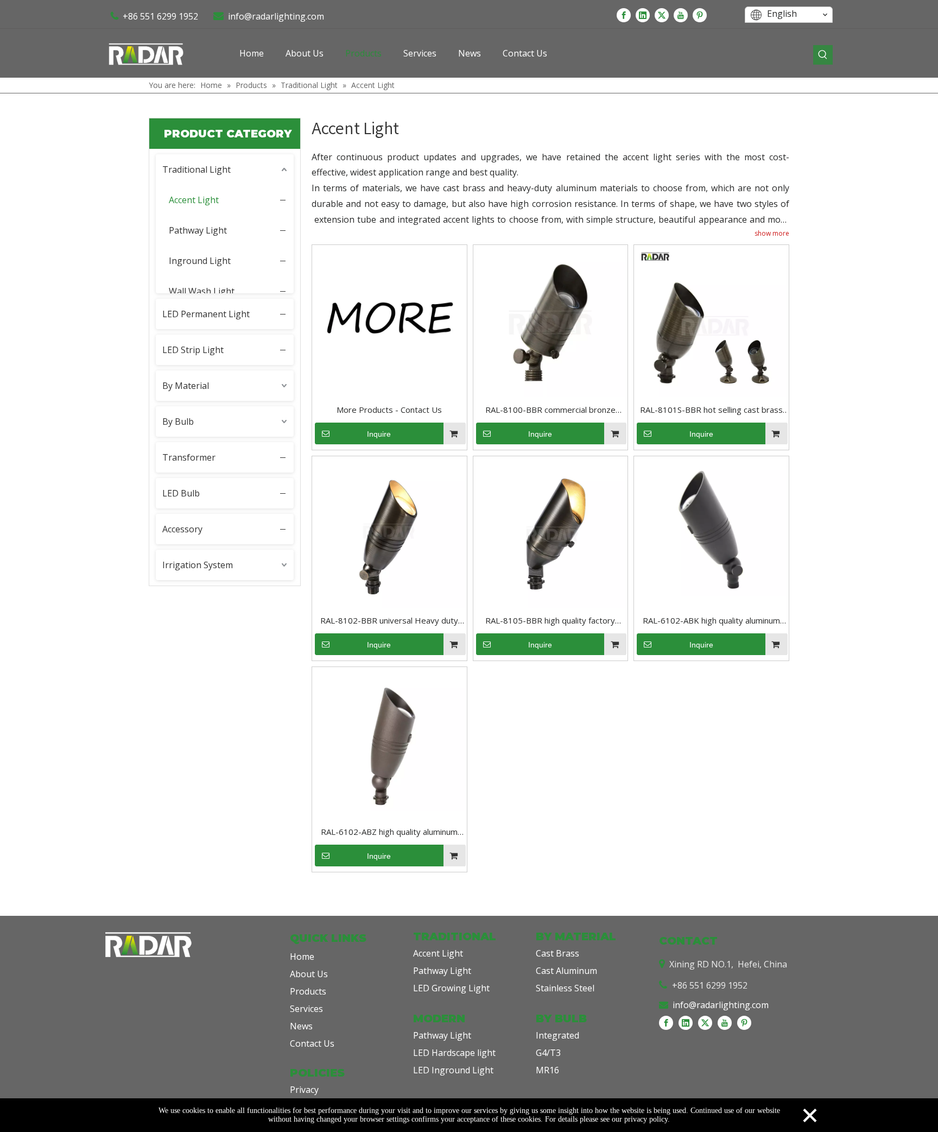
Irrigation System (197, 565)
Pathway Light (198, 230)
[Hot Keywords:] (823, 55)
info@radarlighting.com (276, 16)
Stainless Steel (565, 988)
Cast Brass (557, 953)
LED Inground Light (453, 1070)
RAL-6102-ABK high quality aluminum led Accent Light (711, 621)
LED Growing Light (451, 988)
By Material (185, 386)
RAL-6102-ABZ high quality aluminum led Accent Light (389, 832)
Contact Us (312, 1043)
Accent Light (194, 200)
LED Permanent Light (206, 314)
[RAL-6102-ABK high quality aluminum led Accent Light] (711, 526)
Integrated (557, 1035)
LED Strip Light (193, 350)
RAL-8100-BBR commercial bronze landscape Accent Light (550, 410)
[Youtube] (681, 14)
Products (308, 991)
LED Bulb (181, 493)
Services (306, 1009)
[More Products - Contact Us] (389, 321)
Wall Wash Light (201, 291)
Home (302, 957)
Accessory (182, 529)
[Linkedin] (643, 14)
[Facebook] (624, 14)
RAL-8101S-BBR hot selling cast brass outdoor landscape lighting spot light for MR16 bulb (711, 410)
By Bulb (178, 421)
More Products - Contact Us (389, 409)
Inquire (379, 434)
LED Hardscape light (454, 1053)
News (301, 1026)
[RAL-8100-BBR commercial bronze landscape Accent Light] (550, 321)
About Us (309, 974)
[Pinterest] (700, 14)
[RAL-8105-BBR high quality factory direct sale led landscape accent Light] (550, 532)
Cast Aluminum (566, 971)
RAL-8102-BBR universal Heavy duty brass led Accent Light (389, 621)
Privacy (304, 1090)
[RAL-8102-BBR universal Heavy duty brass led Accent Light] (389, 532)
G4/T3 (548, 1053)
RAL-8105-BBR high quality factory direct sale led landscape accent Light (550, 621)
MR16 (547, 1070)
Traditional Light (196, 169)
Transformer (189, 457)
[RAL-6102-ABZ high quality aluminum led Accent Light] (389, 739)
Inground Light (200, 261)
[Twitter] (662, 14)
